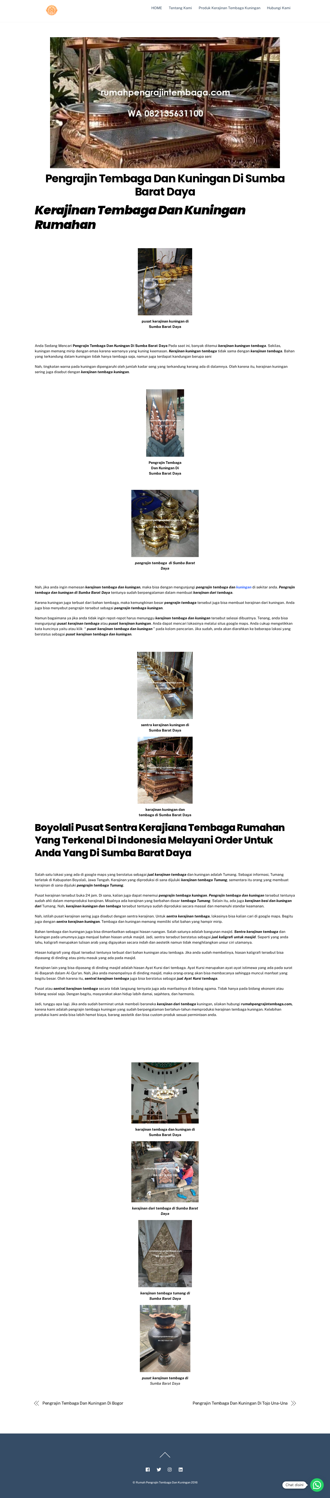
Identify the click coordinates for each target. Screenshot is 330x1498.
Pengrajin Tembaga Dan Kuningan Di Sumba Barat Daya (165, 185)
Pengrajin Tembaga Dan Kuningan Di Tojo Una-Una (240, 1403)
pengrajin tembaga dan (223, 587)
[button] (317, 1485)
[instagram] (169, 1469)
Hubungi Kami (278, 8)
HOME (156, 8)
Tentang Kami (180, 8)
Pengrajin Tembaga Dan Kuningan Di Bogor (82, 1403)
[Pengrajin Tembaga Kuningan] (51, 13)
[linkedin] (180, 1469)
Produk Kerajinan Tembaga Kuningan (229, 8)
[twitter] (158, 1469)
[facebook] (147, 1469)
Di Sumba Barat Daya (140, 853)
